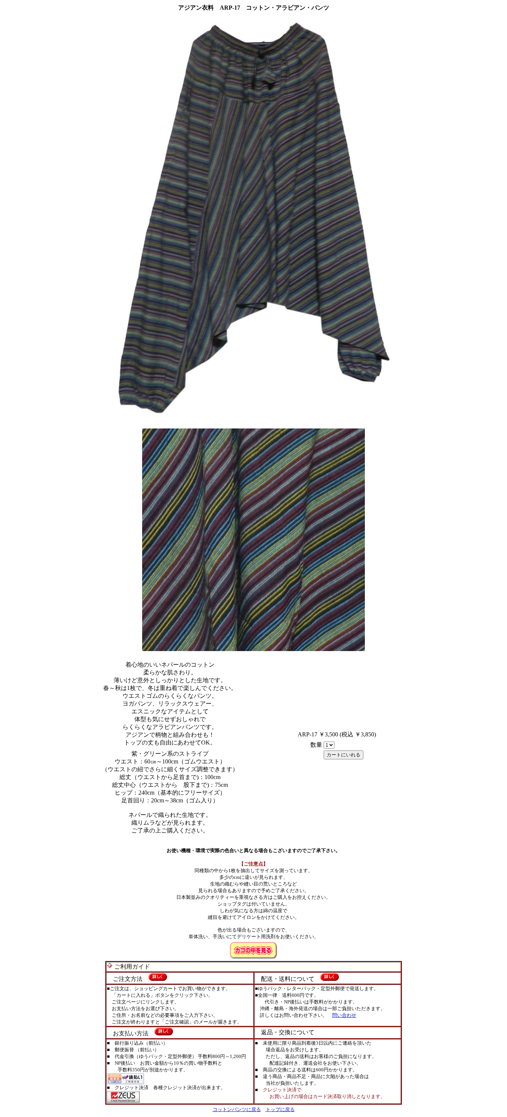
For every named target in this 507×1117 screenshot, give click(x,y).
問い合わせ (344, 1015)
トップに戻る (280, 1109)
